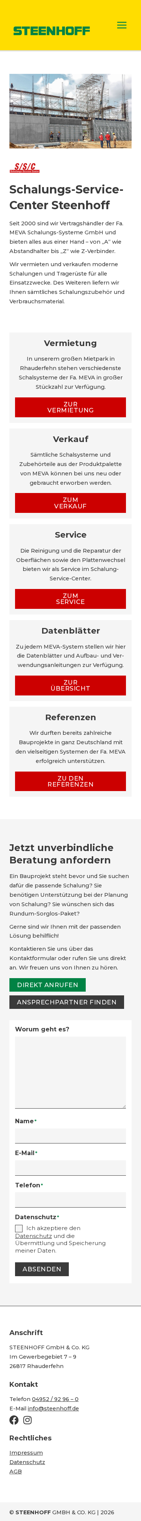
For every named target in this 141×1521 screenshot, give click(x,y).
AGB (15, 1471)
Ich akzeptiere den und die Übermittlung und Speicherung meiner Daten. (60, 1239)
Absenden (42, 1269)
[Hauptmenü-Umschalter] (122, 25)
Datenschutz (27, 1462)
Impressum (26, 1452)
